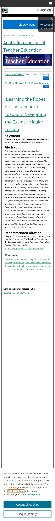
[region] (27, 494)
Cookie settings (16, 491)
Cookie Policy (32, 494)
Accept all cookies (27, 504)
